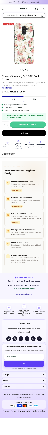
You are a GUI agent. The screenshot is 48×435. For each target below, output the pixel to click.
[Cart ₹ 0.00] (45, 8)
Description (8, 154)
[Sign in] (38, 9)
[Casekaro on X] (39, 338)
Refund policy (39, 411)
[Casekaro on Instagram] (8, 338)
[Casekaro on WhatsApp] (33, 338)
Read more (7, 88)
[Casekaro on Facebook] (27, 338)
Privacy (6, 411)
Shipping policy (24, 411)
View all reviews (24, 294)
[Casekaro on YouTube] (21, 338)
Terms (13, 411)
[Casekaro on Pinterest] (14, 338)
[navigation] (27, 70)
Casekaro (23, 323)
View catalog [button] (4, 9)
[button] (8, 122)
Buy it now (24, 133)
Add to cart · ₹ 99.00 (28, 124)
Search (42, 16)
